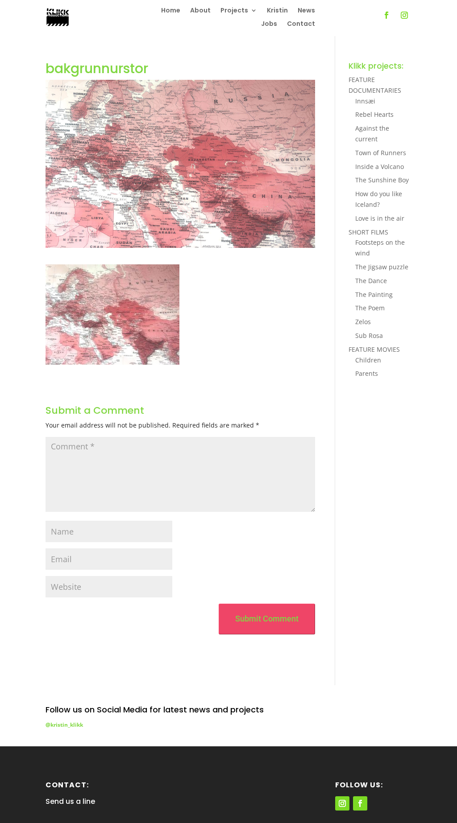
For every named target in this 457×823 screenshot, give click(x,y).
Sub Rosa (369, 335)
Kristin (277, 11)
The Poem (370, 308)
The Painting (374, 294)
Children (368, 360)
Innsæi (365, 101)
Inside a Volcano (379, 166)
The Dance (371, 280)
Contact (301, 24)
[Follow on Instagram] (404, 15)
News (306, 11)
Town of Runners (380, 152)
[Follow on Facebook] (386, 15)
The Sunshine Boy (382, 180)
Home (170, 11)
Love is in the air (379, 218)
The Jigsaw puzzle (381, 267)
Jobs (269, 24)
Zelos (363, 321)
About (200, 11)
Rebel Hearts (374, 114)
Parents (366, 373)
